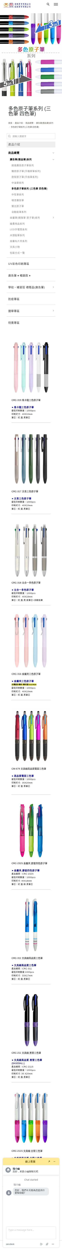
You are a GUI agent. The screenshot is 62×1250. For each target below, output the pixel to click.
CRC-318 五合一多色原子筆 (26, 582)
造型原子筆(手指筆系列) (25, 177)
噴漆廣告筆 (18, 200)
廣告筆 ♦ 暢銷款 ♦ (19, 275)
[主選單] (56, 4)
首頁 (10, 123)
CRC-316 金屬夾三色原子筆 (26, 674)
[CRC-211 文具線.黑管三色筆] (31, 1019)
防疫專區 (14, 299)
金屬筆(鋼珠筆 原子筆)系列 (25, 217)
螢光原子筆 (18, 206)
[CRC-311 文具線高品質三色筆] (31, 924)
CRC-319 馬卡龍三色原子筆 (26, 400)
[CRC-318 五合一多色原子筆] (31, 549)
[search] (48, 4)
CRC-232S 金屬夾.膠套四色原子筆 (29, 863)
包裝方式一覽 (17, 252)
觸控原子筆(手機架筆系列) (26, 171)
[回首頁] (17, 5)
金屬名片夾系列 (18, 241)
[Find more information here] (31, 1202)
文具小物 (15, 247)
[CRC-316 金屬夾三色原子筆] (31, 641)
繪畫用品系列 (17, 223)
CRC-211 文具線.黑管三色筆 (26, 1053)
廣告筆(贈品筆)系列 (44, 123)
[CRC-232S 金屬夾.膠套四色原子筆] (31, 830)
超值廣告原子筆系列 (23, 165)
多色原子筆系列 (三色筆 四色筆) (25, 127)
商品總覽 (29, 123)
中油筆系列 (18, 182)
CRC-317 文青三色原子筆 (25, 491)
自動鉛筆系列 (19, 212)
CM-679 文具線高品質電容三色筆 (29, 768)
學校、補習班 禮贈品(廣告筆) (26, 287)
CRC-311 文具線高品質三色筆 (27, 958)
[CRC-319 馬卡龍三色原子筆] (31, 367)
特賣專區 (14, 322)
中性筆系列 (18, 194)
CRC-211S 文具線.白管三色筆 (27, 1151)
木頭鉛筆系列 (17, 235)
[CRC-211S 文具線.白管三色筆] (31, 1117)
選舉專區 (14, 311)
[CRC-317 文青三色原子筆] (31, 458)
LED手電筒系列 (18, 229)
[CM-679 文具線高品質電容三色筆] (31, 735)
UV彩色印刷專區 (18, 263)
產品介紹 (19, 123)
